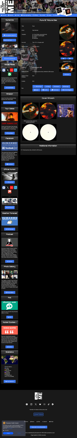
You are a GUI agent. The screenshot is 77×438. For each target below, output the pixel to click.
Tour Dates (10, 133)
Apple (36, 90)
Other (35, 15)
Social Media (10, 87)
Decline (19, 433)
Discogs (66, 86)
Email (51, 421)
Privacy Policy (9, 428)
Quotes (9, 347)
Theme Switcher (9, 58)
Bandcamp (55, 90)
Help (49, 15)
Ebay (48, 86)
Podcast (10, 261)
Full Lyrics (67, 74)
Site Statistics (9, 381)
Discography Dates (9, 35)
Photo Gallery (10, 292)
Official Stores (9, 207)
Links (42, 15)
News (10, 15)
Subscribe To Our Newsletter (38, 427)
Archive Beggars (67, 90)
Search (44, 421)
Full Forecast (10, 229)
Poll (10, 317)
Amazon (57, 86)
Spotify (45, 90)
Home (3, 15)
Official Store (38, 86)
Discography (26, 15)
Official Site (9, 182)
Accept (8, 433)
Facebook (10, 164)
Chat (17, 15)
